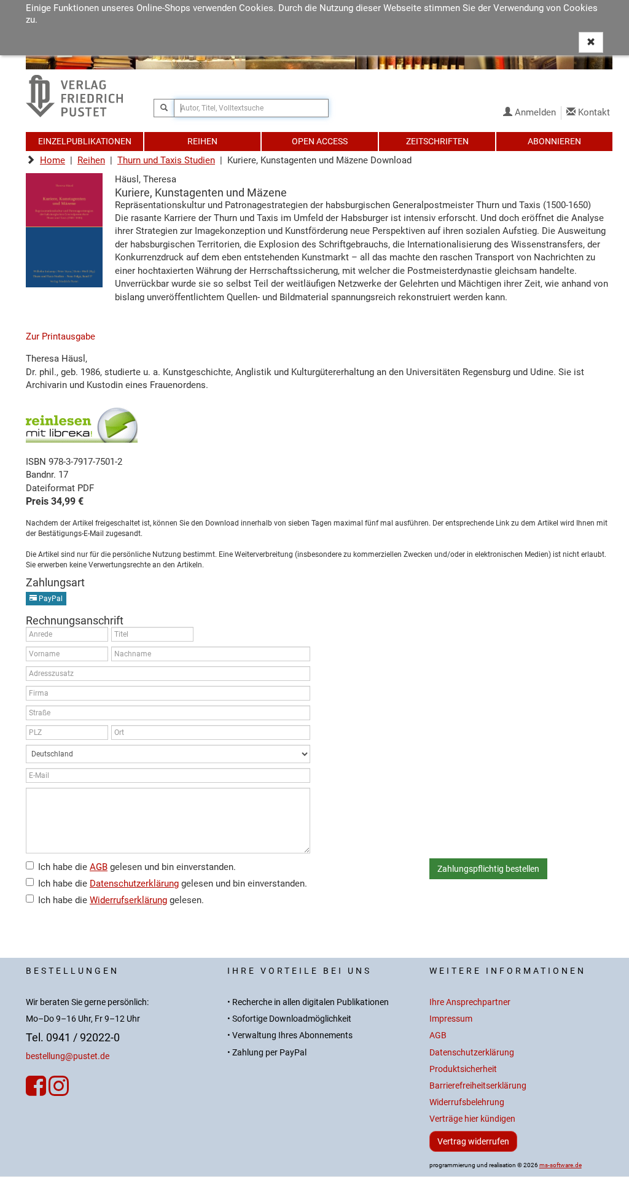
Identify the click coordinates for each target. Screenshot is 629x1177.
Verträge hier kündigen (472, 1119)
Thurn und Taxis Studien (166, 160)
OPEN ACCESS (320, 141)
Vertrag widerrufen (473, 1141)
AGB (98, 866)
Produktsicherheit (463, 1069)
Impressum (450, 1019)
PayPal (50, 598)
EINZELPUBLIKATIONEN (84, 141)
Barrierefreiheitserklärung (477, 1086)
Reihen (91, 160)
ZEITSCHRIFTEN (437, 141)
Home (52, 160)
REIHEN (202, 141)
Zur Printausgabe (60, 336)
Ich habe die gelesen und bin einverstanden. (137, 866)
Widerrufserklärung (128, 900)
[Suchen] (164, 108)
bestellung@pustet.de (67, 1056)
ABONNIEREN (554, 141)
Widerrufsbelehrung (466, 1102)
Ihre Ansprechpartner (469, 1002)
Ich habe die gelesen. (121, 900)
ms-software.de (560, 1165)
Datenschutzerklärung (134, 883)
